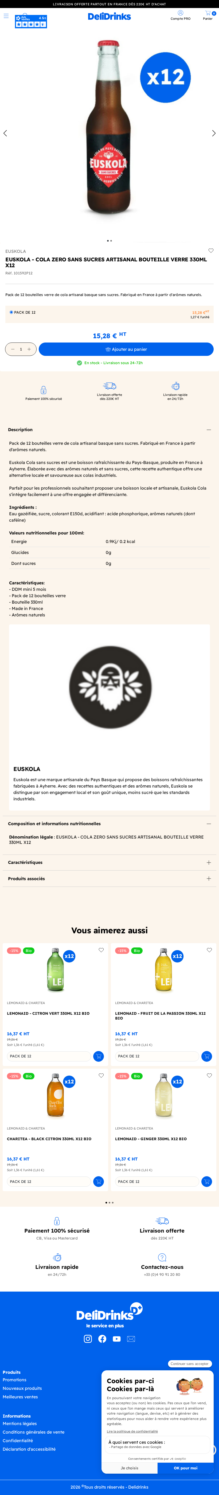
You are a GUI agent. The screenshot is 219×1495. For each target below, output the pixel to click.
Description (20, 429)
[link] (110, 16)
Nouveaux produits (22, 1388)
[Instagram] (88, 1341)
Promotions (14, 1379)
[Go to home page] (109, 1315)
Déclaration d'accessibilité (29, 1449)
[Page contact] (131, 1341)
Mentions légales (20, 1423)
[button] (12, 349)
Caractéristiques (25, 862)
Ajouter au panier (129, 349)
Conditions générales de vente (33, 1432)
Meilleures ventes (20, 1396)
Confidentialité (18, 1440)
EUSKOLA (15, 251)
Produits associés (26, 878)
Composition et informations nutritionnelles (54, 823)
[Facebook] (102, 1341)
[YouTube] (117, 1341)
